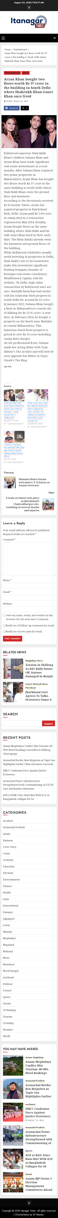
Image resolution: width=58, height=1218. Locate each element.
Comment (9, 539)
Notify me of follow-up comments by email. (30, 625)
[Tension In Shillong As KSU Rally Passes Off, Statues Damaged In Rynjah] (13, 669)
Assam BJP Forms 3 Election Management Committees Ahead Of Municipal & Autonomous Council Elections (38, 1190)
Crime (6, 853)
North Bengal (10, 970)
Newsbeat (30, 687)
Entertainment (12, 72)
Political (7, 984)
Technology (9, 1010)
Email (7, 592)
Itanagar (8, 912)
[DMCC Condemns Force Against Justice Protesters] (13, 1112)
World (6, 1036)
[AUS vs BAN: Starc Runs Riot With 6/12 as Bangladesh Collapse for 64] (13, 1159)
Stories (7, 1003)
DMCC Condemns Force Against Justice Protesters (37, 1112)
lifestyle (7, 931)
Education (8, 866)
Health (7, 892)
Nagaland (8, 944)
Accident (8, 820)
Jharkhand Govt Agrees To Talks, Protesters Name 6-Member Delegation (39, 697)
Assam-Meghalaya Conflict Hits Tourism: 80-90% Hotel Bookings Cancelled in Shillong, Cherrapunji (28, 749)
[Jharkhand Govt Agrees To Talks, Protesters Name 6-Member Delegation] (13, 692)
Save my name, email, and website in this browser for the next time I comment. (29, 617)
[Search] (55, 38)
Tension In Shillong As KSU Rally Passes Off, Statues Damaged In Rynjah (39, 670)
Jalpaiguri (8, 918)
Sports (6, 997)
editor (9, 101)
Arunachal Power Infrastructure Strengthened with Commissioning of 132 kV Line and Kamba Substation (28, 784)
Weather (8, 1029)
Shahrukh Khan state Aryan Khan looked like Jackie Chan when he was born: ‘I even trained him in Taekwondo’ (14, 410)
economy (8, 860)
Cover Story (9, 847)
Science (7, 990)
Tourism (7, 1016)
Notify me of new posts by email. (24, 631)
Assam (6, 834)
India (6, 899)
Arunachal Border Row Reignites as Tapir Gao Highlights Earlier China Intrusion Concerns (38, 1094)
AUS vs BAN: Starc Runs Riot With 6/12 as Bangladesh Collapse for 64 (38, 1160)
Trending (8, 1023)
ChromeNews (22, 1214)
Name (7, 580)
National (37, 684)
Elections (8, 873)
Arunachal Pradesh (14, 827)
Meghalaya (30, 660)
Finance (7, 886)
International (10, 905)
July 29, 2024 (22, 101)
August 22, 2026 (36, 1120)
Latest (28, 684)
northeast (8, 977)
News (25, 72)
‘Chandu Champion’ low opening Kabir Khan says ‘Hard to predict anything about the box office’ (14, 450)
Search (10, 714)
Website (7, 603)
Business (8, 840)
